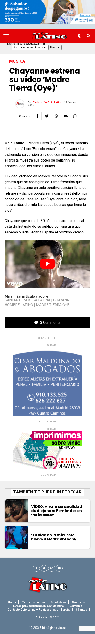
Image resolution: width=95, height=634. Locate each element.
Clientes (81, 609)
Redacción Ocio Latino (47, 102)
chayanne (62, 300)
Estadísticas (58, 602)
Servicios (75, 606)
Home (12, 602)
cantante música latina (27, 300)
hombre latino (19, 305)
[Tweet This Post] (47, 116)
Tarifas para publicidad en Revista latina (38, 606)
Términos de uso (33, 602)
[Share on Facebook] (37, 116)
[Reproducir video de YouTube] (47, 264)
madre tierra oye (52, 305)
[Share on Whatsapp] (56, 116)
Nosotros (78, 602)
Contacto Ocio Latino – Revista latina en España (39, 609)
